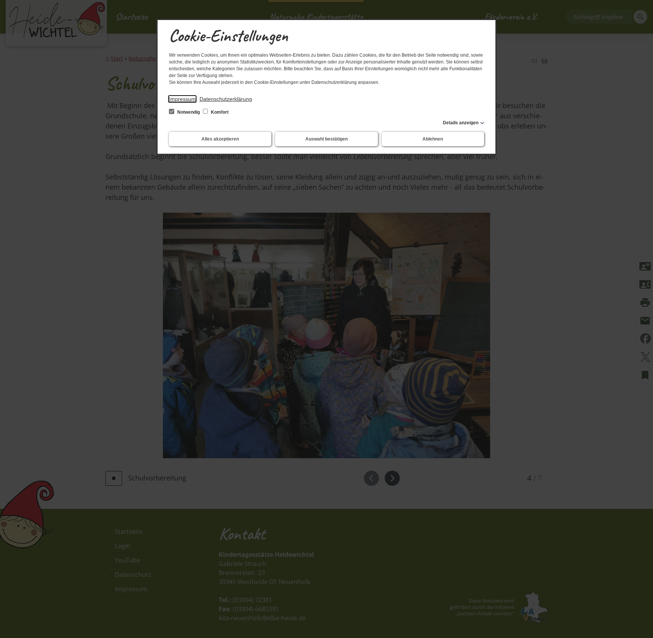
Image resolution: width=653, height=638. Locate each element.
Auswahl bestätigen (326, 139)
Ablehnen (432, 139)
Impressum (182, 99)
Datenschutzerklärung (226, 99)
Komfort (219, 112)
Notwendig (188, 112)
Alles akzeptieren (220, 139)
